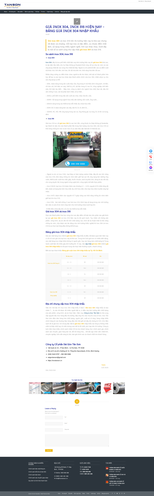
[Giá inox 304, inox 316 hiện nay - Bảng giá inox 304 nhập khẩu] (77, 21)
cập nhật (93, 244)
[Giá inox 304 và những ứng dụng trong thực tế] (107, 388)
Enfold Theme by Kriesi (45, 493)
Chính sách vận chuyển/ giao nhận (38, 478)
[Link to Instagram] (119, 493)
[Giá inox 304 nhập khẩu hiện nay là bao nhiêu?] (71, 388)
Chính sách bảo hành (34, 475)
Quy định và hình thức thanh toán (37, 481)
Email (66, 423)
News (47, 34)
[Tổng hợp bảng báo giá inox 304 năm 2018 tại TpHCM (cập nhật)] (47, 388)
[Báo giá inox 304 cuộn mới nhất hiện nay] (95, 388)
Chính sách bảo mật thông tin (36, 469)
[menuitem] (5, 12)
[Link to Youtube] (117, 493)
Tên (66, 417)
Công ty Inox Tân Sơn (91, 313)
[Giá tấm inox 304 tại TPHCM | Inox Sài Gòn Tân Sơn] (59, 388)
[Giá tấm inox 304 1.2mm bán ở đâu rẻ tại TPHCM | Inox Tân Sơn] (83, 388)
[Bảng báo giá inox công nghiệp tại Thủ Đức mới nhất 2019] (119, 388)
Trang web (67, 429)
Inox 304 (49, 62)
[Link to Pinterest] (122, 493)
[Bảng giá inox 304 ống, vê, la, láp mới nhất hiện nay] (35, 388)
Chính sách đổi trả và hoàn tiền (37, 472)
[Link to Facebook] (112, 493)
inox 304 (52, 370)
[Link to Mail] (124, 493)
